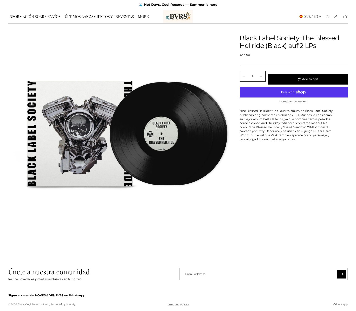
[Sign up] (341, 274)
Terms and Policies (178, 304)
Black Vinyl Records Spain (33, 304)
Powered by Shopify (62, 304)
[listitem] (143, 16)
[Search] (327, 16)
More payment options (293, 101)
